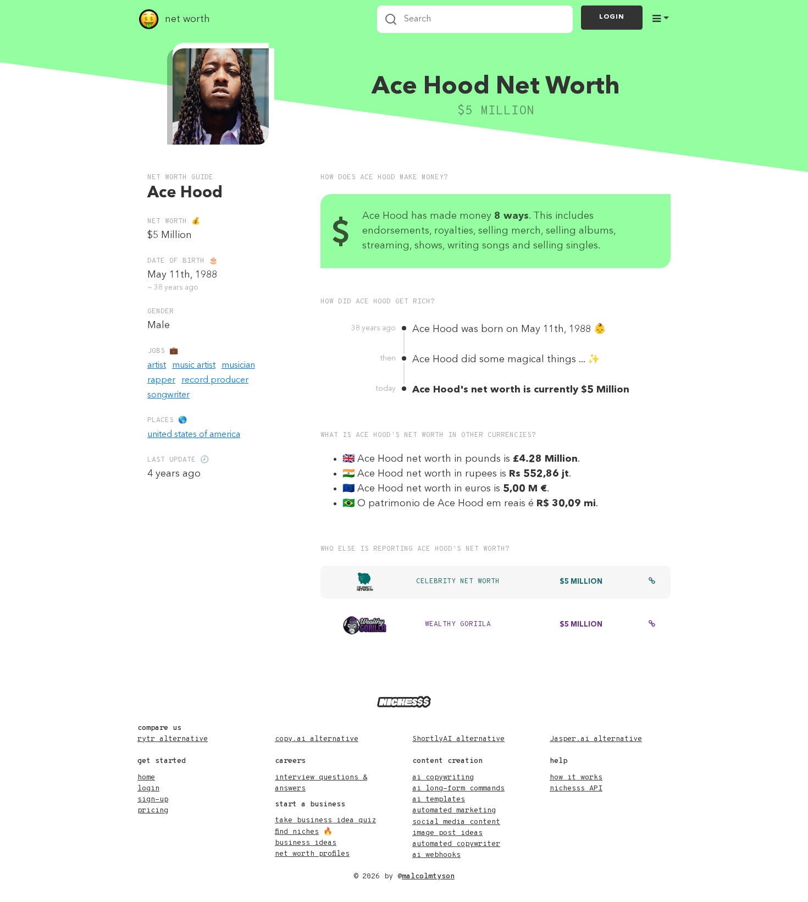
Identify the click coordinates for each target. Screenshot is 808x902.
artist (156, 365)
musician (238, 365)
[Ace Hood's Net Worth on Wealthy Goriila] (652, 624)
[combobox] (475, 19)
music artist (193, 365)
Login (611, 17)
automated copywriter (456, 844)
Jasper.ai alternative (596, 739)
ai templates (438, 799)
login (148, 788)
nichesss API (576, 788)
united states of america (193, 434)
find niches (297, 832)
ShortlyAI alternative (458, 739)
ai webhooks (436, 855)
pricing (152, 810)
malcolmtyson (428, 876)
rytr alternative (172, 739)
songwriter (168, 395)
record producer (214, 380)
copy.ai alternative (316, 739)
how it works (576, 777)
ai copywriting (443, 777)
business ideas (305, 843)
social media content (456, 822)
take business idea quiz (325, 820)
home (146, 777)
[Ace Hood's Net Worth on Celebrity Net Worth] (652, 582)
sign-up (152, 799)
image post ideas (447, 833)
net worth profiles (312, 854)
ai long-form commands (458, 788)
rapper (161, 380)
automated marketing (454, 810)
